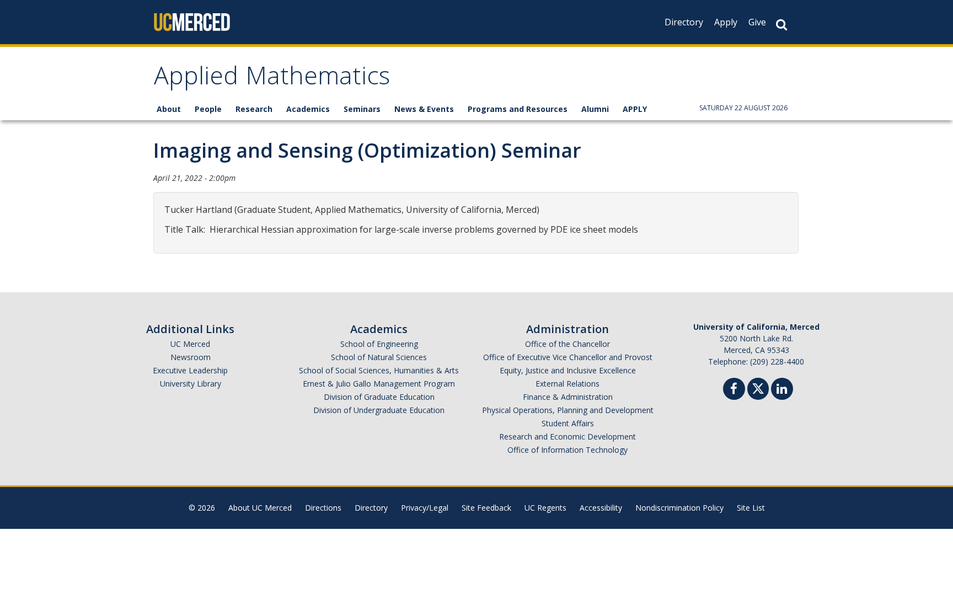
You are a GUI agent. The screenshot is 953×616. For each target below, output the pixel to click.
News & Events (424, 109)
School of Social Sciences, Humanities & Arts (379, 370)
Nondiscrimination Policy (679, 507)
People (208, 109)
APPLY (635, 109)
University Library (190, 383)
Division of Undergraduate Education (379, 410)
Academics (308, 109)
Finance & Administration (568, 397)
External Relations (567, 383)
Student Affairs (568, 423)
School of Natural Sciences (379, 357)
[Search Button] (781, 24)
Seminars (362, 109)
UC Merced (190, 344)
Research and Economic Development (567, 436)
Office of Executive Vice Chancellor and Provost (567, 357)
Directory (684, 22)
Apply (725, 22)
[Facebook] (734, 390)
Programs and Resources (517, 109)
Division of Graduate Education (379, 397)
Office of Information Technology (567, 449)
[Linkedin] (782, 390)
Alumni (595, 109)
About (169, 109)
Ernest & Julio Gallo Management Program (379, 383)
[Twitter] (758, 387)
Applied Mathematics (272, 79)
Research (253, 109)
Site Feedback (486, 507)
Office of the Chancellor (567, 344)
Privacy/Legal (424, 507)
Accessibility (601, 507)
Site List (751, 507)
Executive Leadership (190, 370)
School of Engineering (379, 344)
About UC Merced (260, 507)
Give (757, 22)
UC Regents (545, 507)
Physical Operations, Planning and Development (568, 410)
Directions (323, 507)
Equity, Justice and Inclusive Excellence (568, 370)
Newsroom (190, 357)
